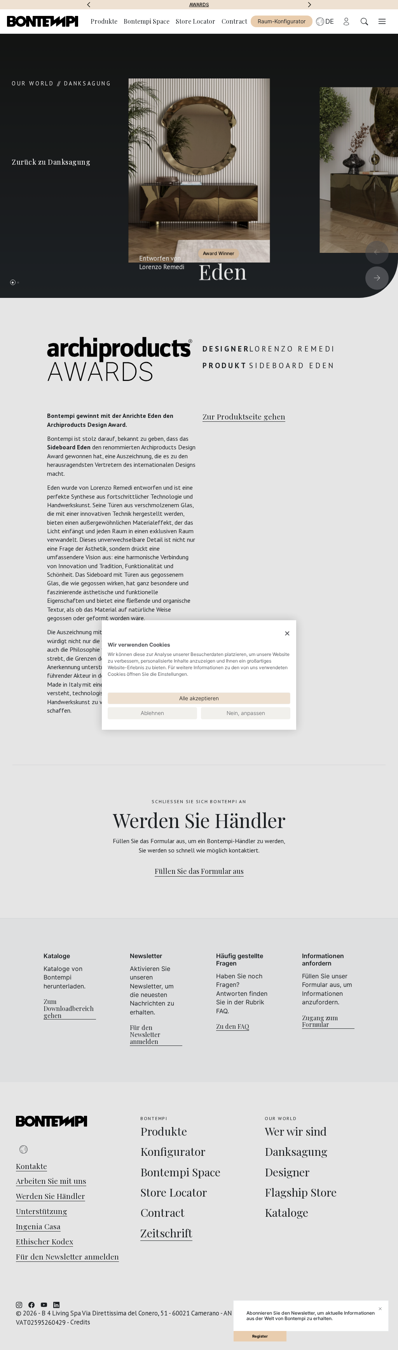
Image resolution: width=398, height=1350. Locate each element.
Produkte (104, 21)
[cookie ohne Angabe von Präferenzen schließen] (287, 634)
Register (260, 1336)
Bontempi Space (146, 21)
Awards (199, 4)
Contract (234, 21)
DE (329, 21)
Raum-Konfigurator (281, 21)
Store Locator (195, 21)
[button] (88, 4)
